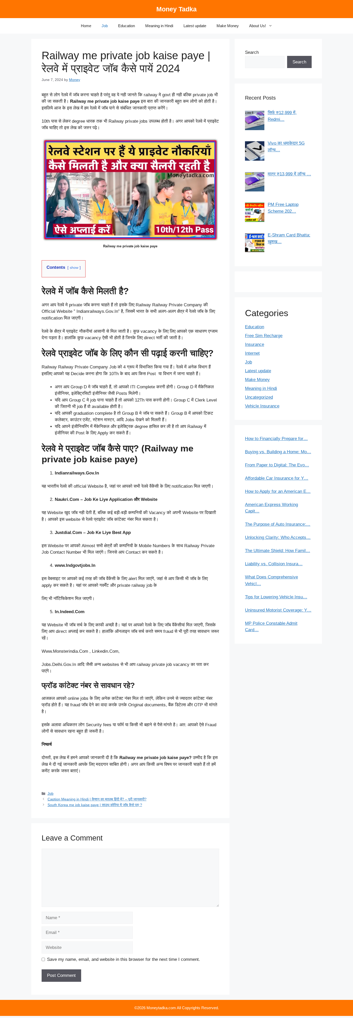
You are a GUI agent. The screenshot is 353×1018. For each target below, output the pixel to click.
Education (126, 26)
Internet (252, 353)
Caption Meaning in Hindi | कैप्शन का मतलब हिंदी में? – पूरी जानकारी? (97, 799)
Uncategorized (259, 397)
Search (252, 52)
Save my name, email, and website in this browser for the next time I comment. (123, 959)
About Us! (257, 26)
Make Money (228, 26)
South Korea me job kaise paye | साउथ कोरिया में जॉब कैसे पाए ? (95, 805)
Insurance (254, 344)
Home (86, 26)
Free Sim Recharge (263, 335)
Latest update (194, 26)
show (74, 268)
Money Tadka (176, 9)
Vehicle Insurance (262, 406)
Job (105, 26)
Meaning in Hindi (159, 26)
